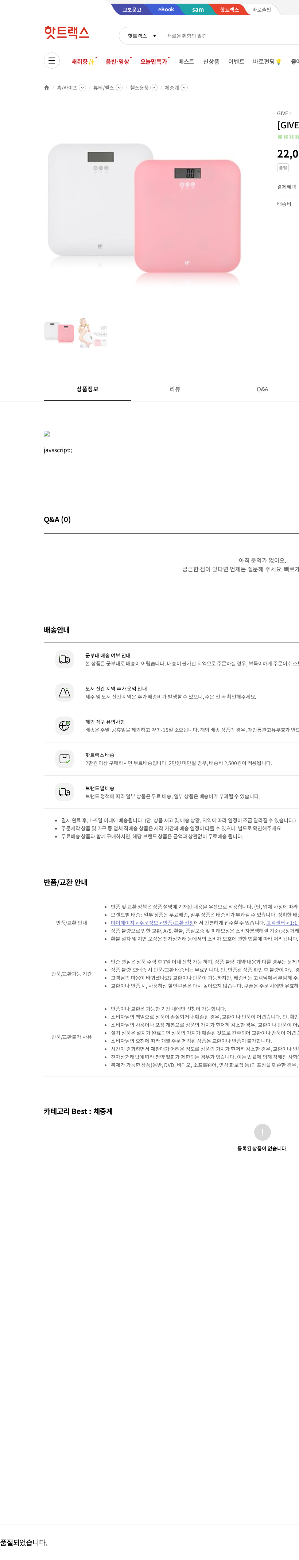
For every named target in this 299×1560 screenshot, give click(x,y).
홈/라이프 (67, 87)
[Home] (47, 87)
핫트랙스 (137, 35)
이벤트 (236, 61)
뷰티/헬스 (103, 87)
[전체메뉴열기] (52, 61)
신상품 (211, 61)
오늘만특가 (153, 61)
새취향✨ (83, 61)
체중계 (172, 87)
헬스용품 (139, 87)
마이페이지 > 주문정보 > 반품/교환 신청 (152, 922)
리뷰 (175, 388)
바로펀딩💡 (267, 61)
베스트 (186, 61)
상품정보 (87, 388)
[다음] (246, 213)
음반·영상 (117, 61)
